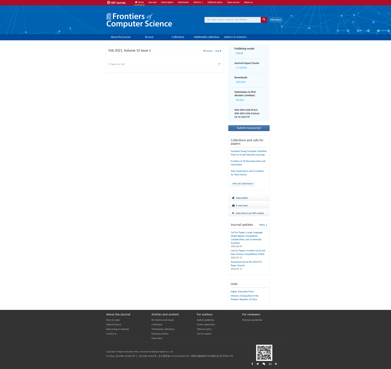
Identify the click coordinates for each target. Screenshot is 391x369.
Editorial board (113, 324)
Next (217, 51)
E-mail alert (242, 206)
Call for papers (204, 334)
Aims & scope (113, 320)
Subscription (167, 2)
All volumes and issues (163, 320)
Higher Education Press (242, 291)
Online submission (206, 324)
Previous (208, 51)
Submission (183, 2)
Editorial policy (215, 2)
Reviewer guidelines (252, 320)
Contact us (111, 334)
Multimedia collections (206, 37)
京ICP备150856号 (147, 356)
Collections (178, 37)
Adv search (275, 20)
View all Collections (242, 184)
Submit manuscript (249, 128)
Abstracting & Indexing (117, 329)
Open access (233, 2)
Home (140, 2)
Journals (152, 2)
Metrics (197, 2)
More (262, 225)
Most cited (157, 338)
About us (248, 2)
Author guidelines (205, 320)
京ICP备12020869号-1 (126, 356)
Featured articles (160, 334)
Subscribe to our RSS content (250, 213)
